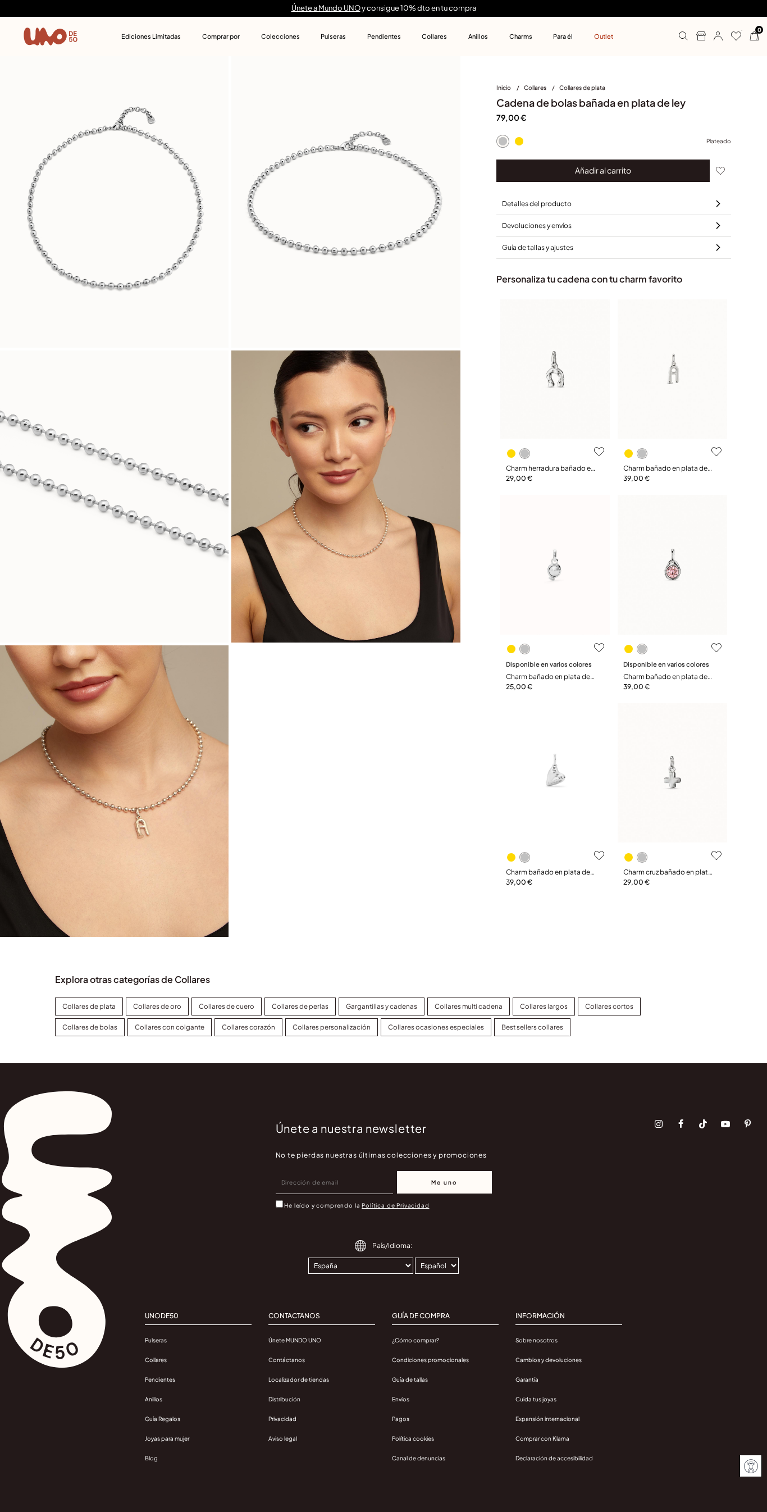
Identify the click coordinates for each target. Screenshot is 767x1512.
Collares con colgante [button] (169, 1027)
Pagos (400, 1418)
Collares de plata (582, 87)
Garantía (526, 1379)
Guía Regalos (162, 1418)
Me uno (444, 1182)
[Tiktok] (703, 1124)
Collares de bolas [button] (89, 1027)
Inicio (504, 87)
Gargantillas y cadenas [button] (381, 1006)
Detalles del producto (537, 203)
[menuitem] (510, 90)
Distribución (284, 1399)
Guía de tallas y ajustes (537, 247)
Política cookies (413, 1438)
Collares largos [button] (544, 1006)
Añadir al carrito (603, 170)
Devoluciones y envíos (537, 225)
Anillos (153, 1399)
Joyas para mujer (167, 1438)
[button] (714, 36)
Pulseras (156, 1340)
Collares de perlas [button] (300, 1006)
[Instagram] (658, 1124)
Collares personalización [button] (332, 1027)
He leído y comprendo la (356, 1205)
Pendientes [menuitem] (384, 36)
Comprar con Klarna (542, 1438)
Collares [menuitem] (434, 36)
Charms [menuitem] (520, 36)
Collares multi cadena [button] (469, 1006)
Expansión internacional (547, 1418)
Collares (535, 87)
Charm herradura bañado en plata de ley (550, 468)
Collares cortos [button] (609, 1006)
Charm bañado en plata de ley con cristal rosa (665, 677)
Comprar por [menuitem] (221, 36)
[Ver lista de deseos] (732, 36)
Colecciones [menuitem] (280, 36)
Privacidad (282, 1418)
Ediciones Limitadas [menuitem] (151, 36)
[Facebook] (681, 1124)
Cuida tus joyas (535, 1399)
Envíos (400, 1399)
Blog (151, 1458)
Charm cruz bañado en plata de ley (667, 872)
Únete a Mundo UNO (325, 7)
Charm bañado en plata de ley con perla (548, 677)
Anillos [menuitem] (478, 36)
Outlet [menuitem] (603, 36)
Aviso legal (282, 1438)
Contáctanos (286, 1359)
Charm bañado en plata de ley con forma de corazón (548, 872)
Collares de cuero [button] (226, 1006)
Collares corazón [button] (248, 1027)
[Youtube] (725, 1124)
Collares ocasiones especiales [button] (436, 1027)
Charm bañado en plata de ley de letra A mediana (665, 468)
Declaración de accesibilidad (554, 1458)
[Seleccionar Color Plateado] (503, 141)
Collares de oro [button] (157, 1006)
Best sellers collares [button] (532, 1027)
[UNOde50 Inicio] (50, 36)
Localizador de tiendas (298, 1379)
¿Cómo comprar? (415, 1340)
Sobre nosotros (536, 1340)
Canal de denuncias (418, 1458)
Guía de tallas (410, 1379)
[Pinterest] (747, 1124)
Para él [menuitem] (563, 36)
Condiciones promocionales (430, 1359)
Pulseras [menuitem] (333, 36)
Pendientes (160, 1379)
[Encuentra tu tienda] (696, 36)
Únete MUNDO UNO (294, 1340)
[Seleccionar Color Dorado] (519, 141)
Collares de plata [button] (89, 1006)
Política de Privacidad (395, 1205)
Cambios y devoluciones (548, 1359)
